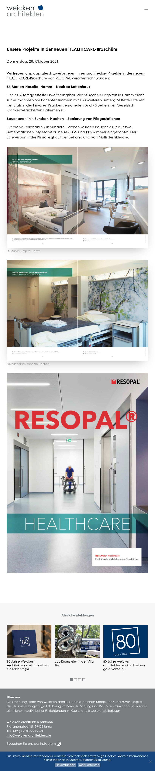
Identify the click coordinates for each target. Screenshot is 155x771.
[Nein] (150, 761)
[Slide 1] (71, 679)
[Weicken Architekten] (25, 10)
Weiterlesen (111, 711)
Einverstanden (65, 765)
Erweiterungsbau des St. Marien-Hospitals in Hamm (90, 95)
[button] (146, 11)
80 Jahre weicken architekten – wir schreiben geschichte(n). (124, 665)
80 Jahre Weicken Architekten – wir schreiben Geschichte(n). (28, 665)
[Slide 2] (75, 679)
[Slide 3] (80, 679)
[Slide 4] (84, 679)
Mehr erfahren (89, 765)
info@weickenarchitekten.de (29, 735)
